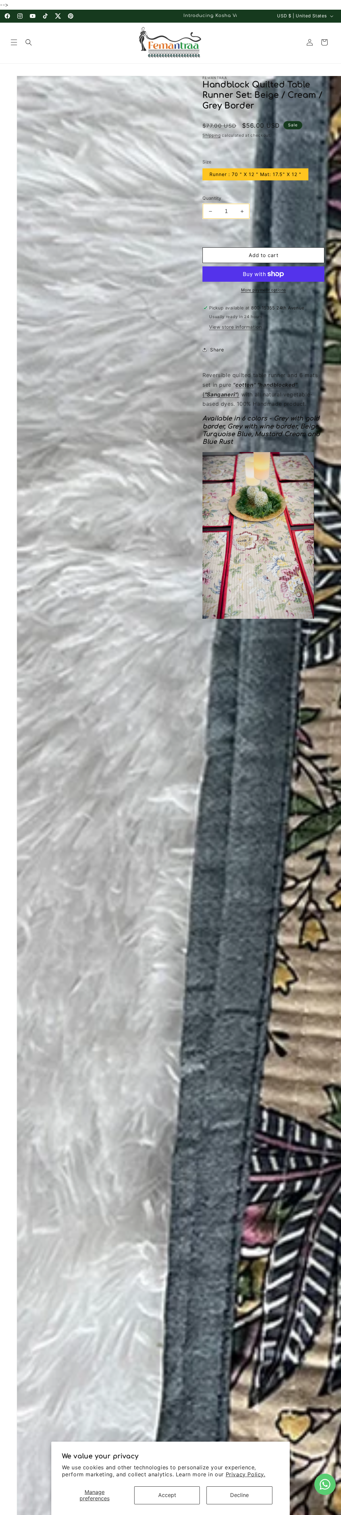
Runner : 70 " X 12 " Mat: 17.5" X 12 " (255, 174)
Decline (239, 1495)
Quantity (211, 198)
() (220, 394)
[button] (14, 42)
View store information (235, 327)
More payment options (263, 289)
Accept (167, 1495)
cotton (244, 384)
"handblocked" (277, 384)
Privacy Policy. (245, 1474)
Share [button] (217, 349)
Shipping (211, 135)
